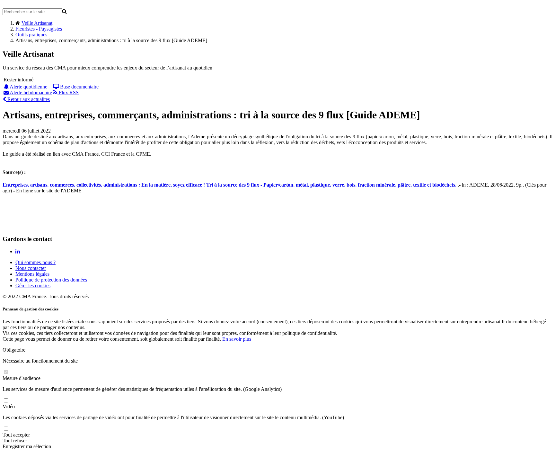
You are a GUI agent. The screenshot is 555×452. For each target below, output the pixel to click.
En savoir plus (236, 339)
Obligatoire (14, 350)
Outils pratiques (31, 34)
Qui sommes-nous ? (35, 262)
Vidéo (9, 406)
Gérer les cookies (32, 285)
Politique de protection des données (51, 279)
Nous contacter (30, 268)
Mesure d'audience (21, 378)
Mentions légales (32, 274)
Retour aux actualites (28, 99)
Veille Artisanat (37, 23)
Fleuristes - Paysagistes (38, 29)
